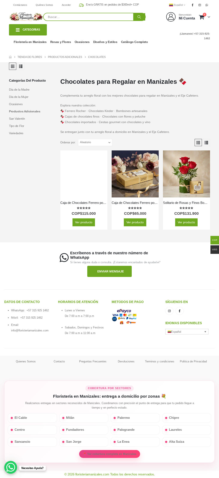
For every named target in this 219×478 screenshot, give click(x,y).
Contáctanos (20, 5)
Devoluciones (126, 361)
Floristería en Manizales (30, 42)
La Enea (123, 441)
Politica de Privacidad (193, 361)
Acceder (66, 5)
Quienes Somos (26, 361)
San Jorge (73, 441)
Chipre (174, 417)
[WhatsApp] (207, 5)
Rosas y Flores (60, 42)
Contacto (59, 361)
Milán (70, 417)
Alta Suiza (176, 441)
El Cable (21, 417)
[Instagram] (200, 5)
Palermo (123, 417)
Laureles (175, 429)
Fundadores (75, 429)
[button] (12, 66)
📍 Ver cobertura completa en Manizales (109, 454)
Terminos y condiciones (159, 361)
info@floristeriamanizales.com (30, 330)
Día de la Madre (19, 89)
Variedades (16, 133)
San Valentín (17, 118)
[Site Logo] (26, 17)
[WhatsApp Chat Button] (10, 467)
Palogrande (126, 429)
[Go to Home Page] (10, 57)
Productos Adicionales (24, 111)
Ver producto (83, 222)
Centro (20, 429)
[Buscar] (139, 17)
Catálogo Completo (134, 42)
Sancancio (22, 441)
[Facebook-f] (180, 311)
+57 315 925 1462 (38, 310)
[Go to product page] (83, 173)
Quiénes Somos (44, 5)
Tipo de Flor (16, 126)
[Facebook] (192, 5)
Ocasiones (82, 42)
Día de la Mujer (18, 97)
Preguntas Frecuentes (93, 361)
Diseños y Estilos (105, 42)
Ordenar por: (68, 142)
